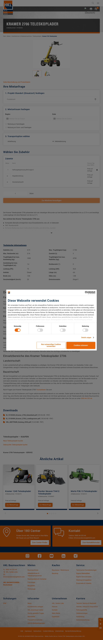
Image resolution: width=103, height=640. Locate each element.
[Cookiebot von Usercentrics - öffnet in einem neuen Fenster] (86, 292)
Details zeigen (86, 338)
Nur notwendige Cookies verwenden (51, 345)
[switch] (40, 330)
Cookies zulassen (81, 345)
